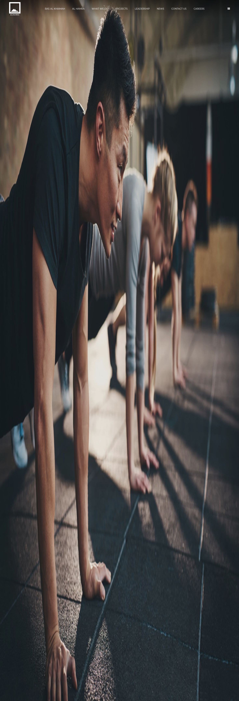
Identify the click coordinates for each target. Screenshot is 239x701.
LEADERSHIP (142, 8)
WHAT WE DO (100, 8)
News (160, 8)
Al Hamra (78, 8)
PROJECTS (121, 8)
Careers (199, 8)
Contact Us (178, 8)
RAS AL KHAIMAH (55, 8)
